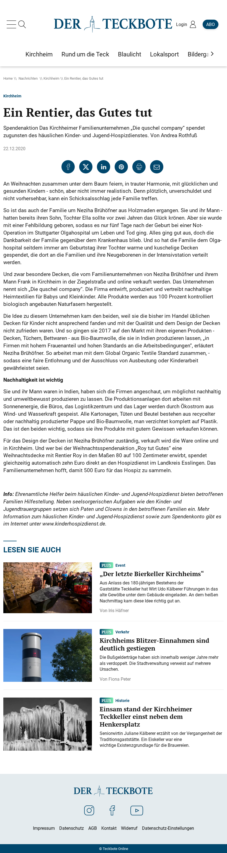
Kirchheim (51, 78)
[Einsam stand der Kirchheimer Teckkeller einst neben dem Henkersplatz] (47, 724)
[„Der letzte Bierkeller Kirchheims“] (47, 587)
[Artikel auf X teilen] (85, 166)
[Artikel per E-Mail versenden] (156, 166)
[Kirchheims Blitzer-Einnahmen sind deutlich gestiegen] (47, 655)
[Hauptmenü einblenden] (12, 24)
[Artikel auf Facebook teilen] (68, 166)
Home (8, 78)
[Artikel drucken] (139, 166)
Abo (210, 24)
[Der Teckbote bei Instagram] (89, 810)
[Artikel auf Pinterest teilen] (121, 166)
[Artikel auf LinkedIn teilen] (103, 166)
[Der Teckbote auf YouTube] (136, 810)
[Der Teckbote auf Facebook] (112, 810)
